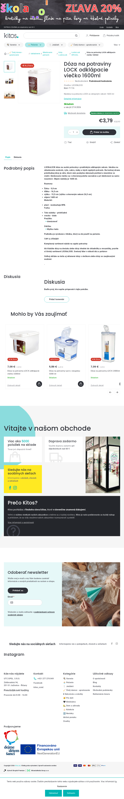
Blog (117, 27)
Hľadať (76, 35)
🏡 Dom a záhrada (71, 706)
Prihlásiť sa (18, 590)
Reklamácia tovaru (101, 694)
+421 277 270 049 (45, 678)
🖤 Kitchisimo (69, 702)
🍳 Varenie (68, 678)
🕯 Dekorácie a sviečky (73, 694)
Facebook (38, 683)
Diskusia (18, 157)
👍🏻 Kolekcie (68, 709)
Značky (66, 721)
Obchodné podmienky (103, 690)
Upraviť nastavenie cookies (47, 765)
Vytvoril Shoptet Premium (16, 770)
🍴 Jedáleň (68, 686)
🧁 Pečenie (68, 682)
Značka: (73, 85)
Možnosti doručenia (76, 113)
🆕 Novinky (68, 713)
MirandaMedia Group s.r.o (40, 770)
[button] (24, 384)
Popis (7, 157)
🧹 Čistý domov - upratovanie (76, 690)
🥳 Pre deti (68, 698)
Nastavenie (62, 786)
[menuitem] (13, 44)
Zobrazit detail (13, 385)
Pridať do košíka (101, 132)
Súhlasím (71, 793)
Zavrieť (78, 145)
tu (116, 781)
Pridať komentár (56, 299)
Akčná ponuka (69, 717)
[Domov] (5, 53)
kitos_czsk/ (39, 687)
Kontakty (109, 27)
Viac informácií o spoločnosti (21, 522)
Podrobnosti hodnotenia (100, 81)
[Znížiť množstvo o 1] (70, 132)
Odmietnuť (53, 793)
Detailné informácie (72, 99)
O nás (102, 27)
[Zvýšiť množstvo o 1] (77, 132)
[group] (24, 356)
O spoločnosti (99, 678)
